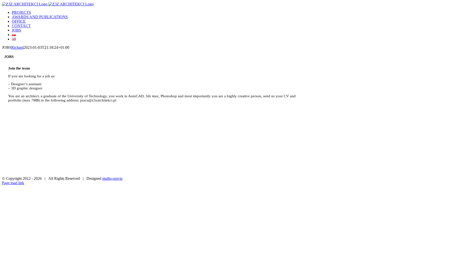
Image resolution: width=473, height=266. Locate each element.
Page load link (13, 183)
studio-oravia (112, 178)
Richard (17, 47)
